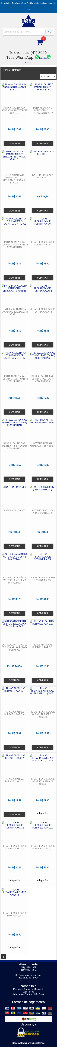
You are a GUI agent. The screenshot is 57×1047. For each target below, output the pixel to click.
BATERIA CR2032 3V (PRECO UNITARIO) (42, 511)
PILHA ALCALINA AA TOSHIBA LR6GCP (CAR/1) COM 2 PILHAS (14, 379)
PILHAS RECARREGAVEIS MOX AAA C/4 (14, 914)
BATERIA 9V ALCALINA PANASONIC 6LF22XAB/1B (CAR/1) (14, 312)
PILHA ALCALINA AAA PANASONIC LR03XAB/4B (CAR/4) (14, 110)
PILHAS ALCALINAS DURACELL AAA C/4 (14, 713)
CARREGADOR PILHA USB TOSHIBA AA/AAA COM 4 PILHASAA (14, 647)
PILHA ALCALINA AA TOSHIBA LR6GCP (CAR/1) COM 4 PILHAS (14, 244)
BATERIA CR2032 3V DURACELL (42, 176)
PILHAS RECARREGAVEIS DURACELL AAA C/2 (42, 847)
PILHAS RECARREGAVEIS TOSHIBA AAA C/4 (42, 310)
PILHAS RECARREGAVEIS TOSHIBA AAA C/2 (14, 847)
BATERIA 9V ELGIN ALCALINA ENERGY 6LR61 (42, 444)
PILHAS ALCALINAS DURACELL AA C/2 (14, 780)
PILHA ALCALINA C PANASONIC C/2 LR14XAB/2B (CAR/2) (43, 110)
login (43, 3)
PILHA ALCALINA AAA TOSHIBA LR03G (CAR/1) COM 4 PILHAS (14, 446)
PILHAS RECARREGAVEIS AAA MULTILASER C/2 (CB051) (42, 714)
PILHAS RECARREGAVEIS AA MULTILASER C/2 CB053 (42, 781)
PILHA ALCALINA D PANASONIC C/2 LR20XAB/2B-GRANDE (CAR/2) (14, 179)
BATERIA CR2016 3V (14, 510)
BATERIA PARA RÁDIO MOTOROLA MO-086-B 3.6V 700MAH (14, 580)
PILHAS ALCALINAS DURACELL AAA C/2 (42, 646)
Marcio (43, 57)
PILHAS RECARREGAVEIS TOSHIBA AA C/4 (42, 243)
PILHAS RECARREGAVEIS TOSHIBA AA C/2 (42, 578)
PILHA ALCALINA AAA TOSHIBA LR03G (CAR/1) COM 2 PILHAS (42, 379)
